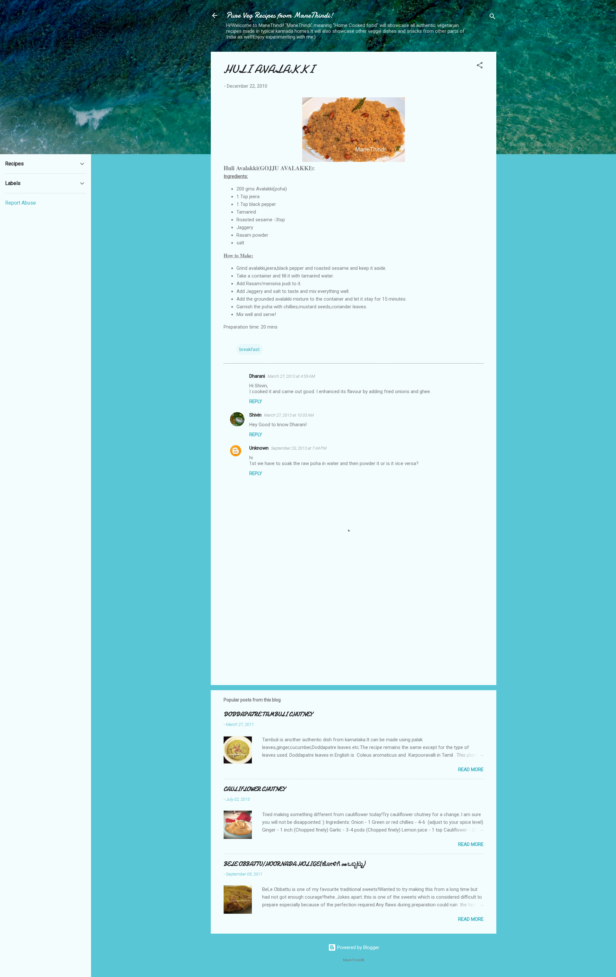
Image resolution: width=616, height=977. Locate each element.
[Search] (492, 17)
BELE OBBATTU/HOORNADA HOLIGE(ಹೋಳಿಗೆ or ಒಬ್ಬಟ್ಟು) (294, 864)
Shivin (255, 415)
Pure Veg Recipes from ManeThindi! (279, 15)
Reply (255, 401)
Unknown (259, 448)
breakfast (249, 349)
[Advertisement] (353, 625)
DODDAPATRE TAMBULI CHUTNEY (268, 714)
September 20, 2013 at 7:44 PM (299, 448)
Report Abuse (20, 203)
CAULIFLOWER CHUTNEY (254, 789)
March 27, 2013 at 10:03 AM (289, 415)
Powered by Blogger (357, 947)
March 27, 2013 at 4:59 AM (291, 376)
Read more (470, 769)
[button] (479, 66)
